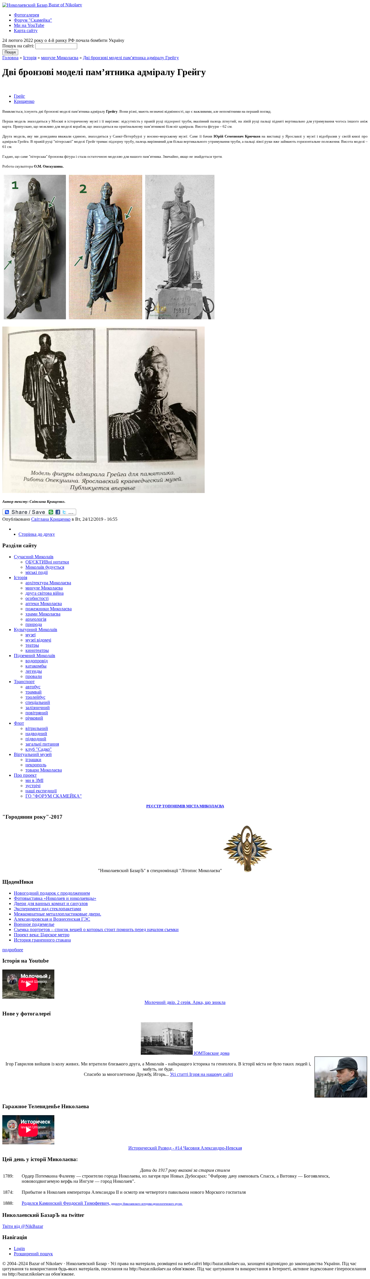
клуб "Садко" (38, 749)
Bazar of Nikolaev (64, 4)
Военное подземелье (34, 924)
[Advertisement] (70, 86)
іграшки (33, 759)
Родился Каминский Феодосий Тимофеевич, (102, 1203)
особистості (37, 598)
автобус (32, 686)
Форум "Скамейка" (33, 20)
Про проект (25, 775)
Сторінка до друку (36, 534)
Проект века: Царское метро (41, 934)
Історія (29, 57)
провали (33, 676)
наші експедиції (41, 790)
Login (19, 1248)
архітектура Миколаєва (48, 582)
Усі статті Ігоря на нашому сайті (201, 1074)
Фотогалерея (26, 14)
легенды (33, 671)
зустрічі (32, 785)
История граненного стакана (42, 939)
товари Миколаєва (43, 770)
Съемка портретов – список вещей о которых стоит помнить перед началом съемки (96, 929)
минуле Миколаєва (59, 57)
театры (32, 645)
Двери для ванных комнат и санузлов (51, 903)
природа (33, 624)
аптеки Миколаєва (43, 603)
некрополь (35, 764)
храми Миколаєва (42, 613)
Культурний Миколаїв (35, 629)
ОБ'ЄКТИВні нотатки (47, 561)
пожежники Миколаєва (48, 608)
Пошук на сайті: (18, 45)
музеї (30, 634)
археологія (35, 619)
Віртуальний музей (33, 754)
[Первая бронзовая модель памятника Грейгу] (34, 319)
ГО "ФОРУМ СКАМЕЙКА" (53, 796)
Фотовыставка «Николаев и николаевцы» (55, 898)
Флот (19, 723)
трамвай (33, 691)
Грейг (19, 96)
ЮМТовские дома (211, 1053)
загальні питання (42, 744)
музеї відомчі (38, 639)
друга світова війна (44, 593)
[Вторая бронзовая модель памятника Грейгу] (105, 319)
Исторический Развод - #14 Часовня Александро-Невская (185, 1147)
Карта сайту (26, 30)
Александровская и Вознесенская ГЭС (52, 919)
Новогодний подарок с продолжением (52, 893)
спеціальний (37, 702)
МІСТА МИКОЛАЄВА (205, 806)
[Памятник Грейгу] (180, 319)
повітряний (36, 712)
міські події (36, 572)
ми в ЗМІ (34, 780)
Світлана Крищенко (51, 519)
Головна (10, 57)
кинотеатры (37, 650)
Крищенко (24, 101)
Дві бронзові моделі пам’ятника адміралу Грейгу (131, 57)
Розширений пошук (33, 1253)
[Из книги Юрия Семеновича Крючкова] (103, 492)
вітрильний (36, 728)
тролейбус (35, 697)
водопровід (36, 660)
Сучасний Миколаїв (33, 556)
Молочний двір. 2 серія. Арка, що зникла (185, 1002)
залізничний (37, 707)
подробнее (12, 949)
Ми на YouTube (29, 25)
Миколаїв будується (44, 567)
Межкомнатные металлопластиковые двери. (57, 913)
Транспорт (24, 681)
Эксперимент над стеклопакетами (47, 908)
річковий (34, 718)
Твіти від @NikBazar (22, 1226)
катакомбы (36, 665)
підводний (35, 738)
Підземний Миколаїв (34, 655)
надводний (36, 733)
